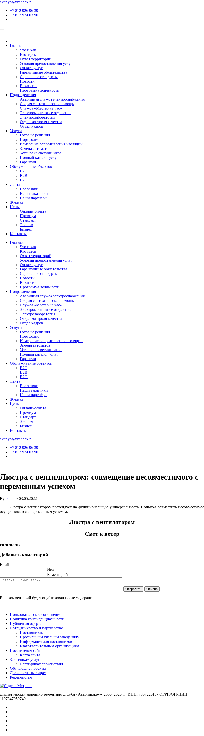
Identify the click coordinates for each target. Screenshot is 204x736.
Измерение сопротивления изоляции (51, 144)
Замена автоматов (35, 148)
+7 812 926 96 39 (24, 10)
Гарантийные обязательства (43, 72)
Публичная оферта (26, 623)
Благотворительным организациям (49, 646)
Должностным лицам (28, 673)
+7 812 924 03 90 (24, 15)
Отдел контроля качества (41, 122)
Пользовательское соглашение (35, 614)
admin (10, 498)
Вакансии (28, 86)
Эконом (26, 225)
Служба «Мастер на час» (41, 108)
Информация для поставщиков (46, 641)
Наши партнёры (33, 198)
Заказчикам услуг (25, 659)
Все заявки (29, 189)
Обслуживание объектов (31, 166)
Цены (15, 207)
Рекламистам (21, 677)
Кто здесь (28, 54)
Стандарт (28, 220)
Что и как (28, 50)
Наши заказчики (34, 193)
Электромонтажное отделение (45, 113)
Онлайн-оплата (33, 211)
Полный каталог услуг (39, 157)
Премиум (28, 216)
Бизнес (26, 229)
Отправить (133, 589)
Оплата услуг (31, 68)
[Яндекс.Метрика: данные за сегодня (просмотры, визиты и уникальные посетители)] (16, 686)
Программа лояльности (39, 90)
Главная (16, 45)
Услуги (16, 131)
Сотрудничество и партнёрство (36, 628)
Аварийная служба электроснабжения (52, 99)
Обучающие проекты (28, 668)
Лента (15, 184)
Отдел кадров (31, 126)
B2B (23, 175)
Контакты (18, 234)
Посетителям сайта (26, 650)
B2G (24, 180)
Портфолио (29, 139)
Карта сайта (30, 655)
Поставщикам (32, 632)
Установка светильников (41, 153)
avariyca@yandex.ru (16, 2)
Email (4, 564)
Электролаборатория (37, 117)
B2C (23, 171)
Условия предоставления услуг (46, 63)
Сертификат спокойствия (41, 664)
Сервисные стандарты (39, 77)
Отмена (152, 589)
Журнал (16, 202)
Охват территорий (35, 59)
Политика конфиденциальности (37, 619)
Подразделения (23, 95)
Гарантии (28, 162)
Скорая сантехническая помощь (47, 104)
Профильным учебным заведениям (49, 637)
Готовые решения (35, 135)
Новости (27, 81)
